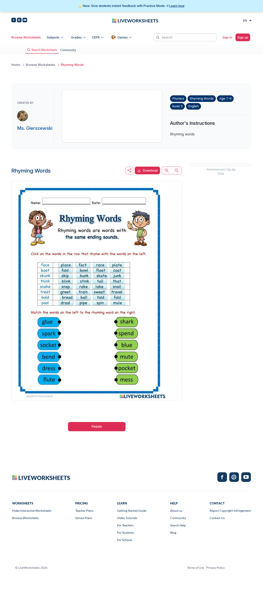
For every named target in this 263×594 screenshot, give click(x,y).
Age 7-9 (225, 98)
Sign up (242, 37)
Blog (173, 532)
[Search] (158, 37)
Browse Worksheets (26, 37)
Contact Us (217, 518)
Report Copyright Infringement (230, 510)
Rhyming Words (202, 98)
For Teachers (125, 525)
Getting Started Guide (131, 510)
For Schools (124, 540)
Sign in (227, 37)
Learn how (176, 6)
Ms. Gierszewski (34, 128)
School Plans (83, 518)
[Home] (135, 20)
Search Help (178, 525)
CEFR (96, 37)
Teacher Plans (84, 510)
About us (176, 510)
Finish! (97, 427)
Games (122, 37)
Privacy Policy (215, 567)
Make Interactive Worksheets (31, 510)
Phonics (178, 98)
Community (178, 518)
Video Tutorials (127, 518)
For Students (125, 532)
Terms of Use (195, 567)
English (193, 106)
